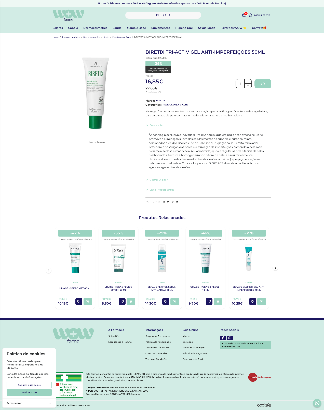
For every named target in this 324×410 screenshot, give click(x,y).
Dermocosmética (95, 28)
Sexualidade (206, 28)
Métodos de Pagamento (196, 353)
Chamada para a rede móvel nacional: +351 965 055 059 (243, 345)
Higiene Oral (184, 28)
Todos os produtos (71, 37)
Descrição (156, 125)
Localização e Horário (120, 342)
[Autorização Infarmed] (68, 385)
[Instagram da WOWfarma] (230, 338)
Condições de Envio (193, 359)
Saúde (117, 28)
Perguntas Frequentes (157, 336)
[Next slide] (275, 267)
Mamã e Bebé (136, 28)
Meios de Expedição (194, 347)
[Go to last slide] (48, 270)
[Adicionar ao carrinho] (88, 301)
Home (56, 37)
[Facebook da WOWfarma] (223, 338)
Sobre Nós (113, 336)
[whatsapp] (317, 402)
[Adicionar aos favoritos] (78, 301)
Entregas (188, 342)
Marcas (186, 336)
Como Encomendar (156, 353)
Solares (58, 28)
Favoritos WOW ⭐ (234, 28)
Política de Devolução (157, 347)
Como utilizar (159, 179)
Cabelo (73, 28)
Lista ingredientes (162, 189)
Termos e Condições (156, 359)
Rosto (106, 37)
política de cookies (37, 373)
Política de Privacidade (158, 342)
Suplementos (160, 28)
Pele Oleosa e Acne (121, 37)
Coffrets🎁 (259, 28)
